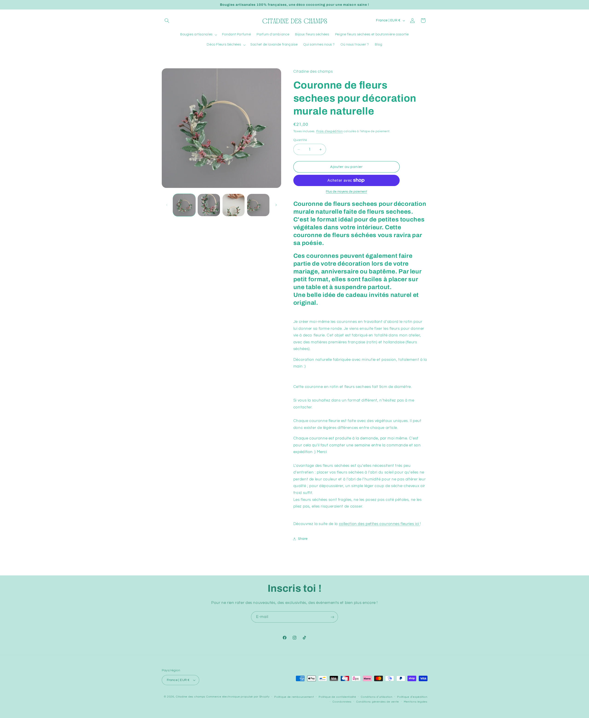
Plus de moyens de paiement (346, 191)
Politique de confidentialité (337, 697)
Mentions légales (415, 702)
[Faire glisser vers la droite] (276, 205)
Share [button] (303, 538)
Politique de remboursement (294, 697)
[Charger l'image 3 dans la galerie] (233, 205)
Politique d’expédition (412, 697)
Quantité (300, 140)
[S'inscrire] (332, 617)
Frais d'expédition (329, 131)
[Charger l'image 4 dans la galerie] (258, 205)
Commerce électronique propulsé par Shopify (238, 696)
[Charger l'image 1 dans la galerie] (184, 205)
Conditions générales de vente (377, 702)
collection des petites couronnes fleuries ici (379, 524)
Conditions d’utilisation (377, 697)
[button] (167, 20)
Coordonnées (341, 702)
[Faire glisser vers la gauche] (167, 205)
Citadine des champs (190, 696)
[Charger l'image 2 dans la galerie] (209, 205)
